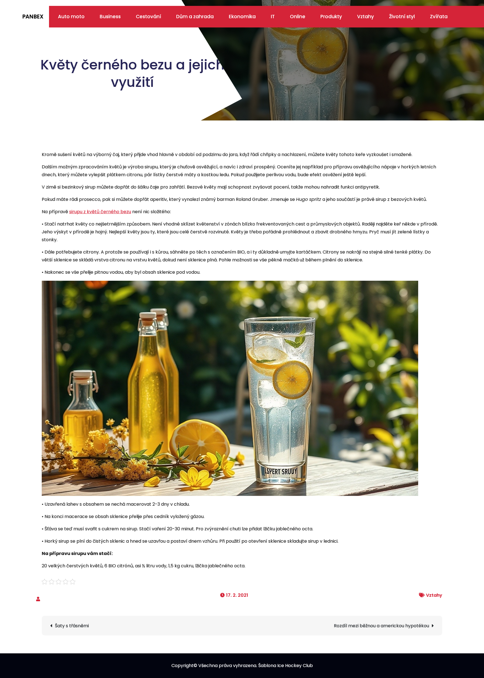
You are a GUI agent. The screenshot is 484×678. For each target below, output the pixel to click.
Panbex (32, 16)
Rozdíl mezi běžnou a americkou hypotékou (381, 626)
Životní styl (402, 16)
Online (297, 16)
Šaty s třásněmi (72, 626)
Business (110, 16)
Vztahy (365, 16)
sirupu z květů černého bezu (100, 211)
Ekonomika (242, 16)
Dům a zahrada (195, 16)
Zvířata (439, 16)
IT (273, 16)
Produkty (331, 16)
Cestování (148, 16)
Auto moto (71, 16)
